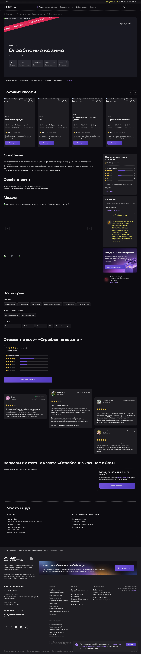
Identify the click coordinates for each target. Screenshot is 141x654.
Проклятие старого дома (84, 118)
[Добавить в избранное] (125, 23)
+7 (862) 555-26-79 (14, 610)
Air (40, 120)
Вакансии (52, 614)
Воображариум (14, 120)
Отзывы (69, 80)
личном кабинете (123, 478)
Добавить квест (81, 7)
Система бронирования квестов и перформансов (102, 593)
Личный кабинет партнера (102, 600)
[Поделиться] (129, 23)
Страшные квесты (55, 624)
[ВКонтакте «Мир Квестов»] (6, 627)
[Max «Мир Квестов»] (26, 627)
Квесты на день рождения (58, 630)
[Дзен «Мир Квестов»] (21, 627)
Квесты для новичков (56, 637)
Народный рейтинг (66, 7)
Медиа (48, 80)
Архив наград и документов (59, 611)
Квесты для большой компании (56, 633)
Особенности (36, 80)
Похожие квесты (10, 80)
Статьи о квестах (77, 604)
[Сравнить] (121, 23)
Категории (58, 80)
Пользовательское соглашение (38, 651)
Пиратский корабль (118, 120)
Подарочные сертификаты (48, 7)
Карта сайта (53, 606)
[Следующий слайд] (135, 92)
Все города (53, 603)
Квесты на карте (55, 598)
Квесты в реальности (56, 593)
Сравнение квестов (56, 609)
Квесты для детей (55, 627)
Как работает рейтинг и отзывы (79, 591)
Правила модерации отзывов (14, 651)
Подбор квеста (54, 590)
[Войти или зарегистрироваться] (129, 7)
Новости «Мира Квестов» (80, 599)
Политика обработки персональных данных (67, 651)
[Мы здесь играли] (117, 23)
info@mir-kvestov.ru (14, 615)
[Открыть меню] (135, 7)
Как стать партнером (100, 597)
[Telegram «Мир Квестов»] (11, 627)
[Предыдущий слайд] (7, 228)
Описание (24, 80)
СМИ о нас (75, 602)
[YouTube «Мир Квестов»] (16, 627)
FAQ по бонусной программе (77, 595)
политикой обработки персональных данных (100, 645)
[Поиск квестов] (124, 7)
